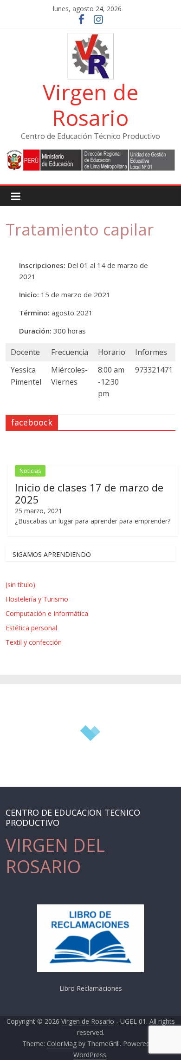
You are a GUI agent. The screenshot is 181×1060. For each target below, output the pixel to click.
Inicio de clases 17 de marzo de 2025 (89, 493)
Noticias (30, 471)
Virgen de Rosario (90, 105)
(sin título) (20, 584)
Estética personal (31, 627)
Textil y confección (34, 642)
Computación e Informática (47, 613)
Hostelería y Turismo (37, 599)
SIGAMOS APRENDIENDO (52, 554)
